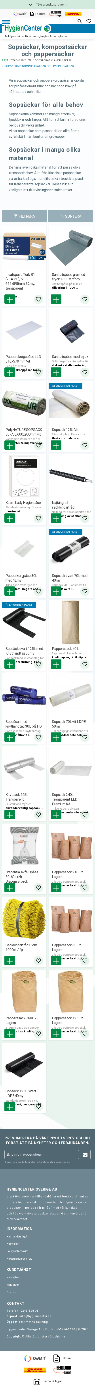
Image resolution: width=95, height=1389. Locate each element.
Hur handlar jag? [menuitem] (17, 1236)
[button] (6, 23)
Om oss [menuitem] (11, 1292)
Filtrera (27, 216)
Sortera (73, 216)
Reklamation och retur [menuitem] (20, 1258)
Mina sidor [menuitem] (13, 1285)
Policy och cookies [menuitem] (17, 1251)
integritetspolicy (61, 1162)
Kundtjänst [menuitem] (13, 1277)
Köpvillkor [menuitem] (13, 1244)
